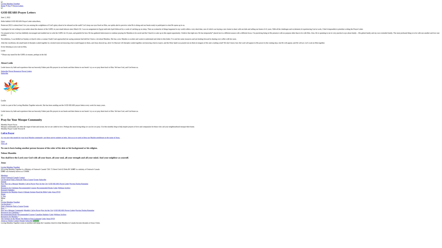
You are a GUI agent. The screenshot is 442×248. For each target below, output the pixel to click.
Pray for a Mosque (11, 184)
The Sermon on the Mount (10, 219)
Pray (9, 6)
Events (36, 180)
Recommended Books (45, 188)
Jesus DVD (56, 192)
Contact (22, 178)
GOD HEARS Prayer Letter (58, 184)
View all (4, 144)
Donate (3, 182)
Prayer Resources (15, 71)
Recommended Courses (27, 188)
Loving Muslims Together (10, 167)
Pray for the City (42, 184)
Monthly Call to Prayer (27, 184)
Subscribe (4, 71)
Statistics (11, 190)
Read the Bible (41, 192)
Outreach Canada (12, 178)
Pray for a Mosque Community (12, 210)
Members (4, 175)
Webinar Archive (64, 188)
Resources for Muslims (9, 192)
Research (4, 190)
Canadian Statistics (42, 215)
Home (3, 6)
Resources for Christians (10, 188)
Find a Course (28, 180)
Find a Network (16, 180)
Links (55, 188)
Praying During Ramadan (79, 184)
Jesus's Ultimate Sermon (27, 192)
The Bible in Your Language (31, 219)
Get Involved (5, 180)
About (3, 178)
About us (4, 221)
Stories (3, 186)
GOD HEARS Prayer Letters (64, 210)
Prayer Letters (18, 6)
